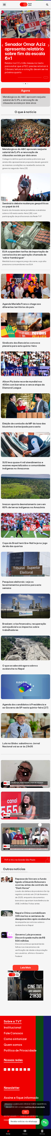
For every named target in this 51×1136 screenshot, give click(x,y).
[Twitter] (17, 1069)
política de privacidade (35, 1107)
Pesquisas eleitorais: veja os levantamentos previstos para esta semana (21, 585)
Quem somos (13, 1044)
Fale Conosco (13, 1033)
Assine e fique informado (21, 1097)
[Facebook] (21, 1069)
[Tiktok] (25, 1069)
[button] (4, 4)
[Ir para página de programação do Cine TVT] (25, 1000)
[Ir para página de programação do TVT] (25, 862)
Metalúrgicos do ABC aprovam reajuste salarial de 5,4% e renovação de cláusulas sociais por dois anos (24, 152)
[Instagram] (13, 1069)
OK (25, 1112)
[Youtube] (5, 1069)
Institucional (12, 1027)
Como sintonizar (15, 1039)
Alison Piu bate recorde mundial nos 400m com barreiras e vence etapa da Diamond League (23, 384)
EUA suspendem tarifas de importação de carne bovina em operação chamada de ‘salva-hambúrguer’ (25, 254)
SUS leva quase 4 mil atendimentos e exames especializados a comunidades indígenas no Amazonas (23, 465)
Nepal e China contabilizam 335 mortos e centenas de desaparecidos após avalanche (32, 916)
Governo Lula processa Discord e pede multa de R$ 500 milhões (30, 937)
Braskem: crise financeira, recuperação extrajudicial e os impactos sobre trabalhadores (24, 627)
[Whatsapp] (9, 1069)
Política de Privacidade (20, 1050)
